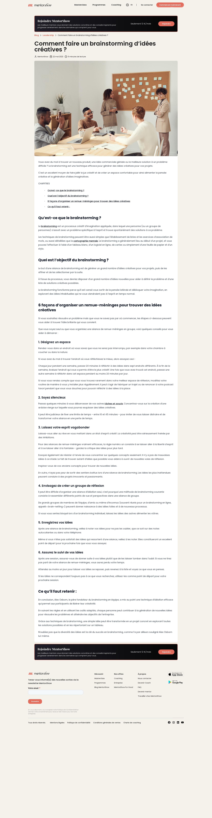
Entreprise (118, 683)
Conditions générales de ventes (106, 722)
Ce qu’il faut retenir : (59, 206)
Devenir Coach (144, 683)
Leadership (48, 35)
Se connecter (147, 5)
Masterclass (80, 4)
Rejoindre (166, 24)
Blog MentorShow (101, 687)
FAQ (139, 687)
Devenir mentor (144, 691)
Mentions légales (57, 722)
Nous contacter (144, 678)
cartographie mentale (85, 240)
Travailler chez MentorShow (149, 696)
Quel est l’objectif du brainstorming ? (68, 195)
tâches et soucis (114, 403)
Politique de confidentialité (78, 722)
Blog (36, 35)
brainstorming (49, 226)
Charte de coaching (132, 722)
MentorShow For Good (123, 687)
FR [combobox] (131, 5)
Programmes (99, 4)
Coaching (116, 4)
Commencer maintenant (170, 5)
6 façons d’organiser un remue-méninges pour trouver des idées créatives (89, 201)
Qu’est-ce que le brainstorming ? (66, 190)
